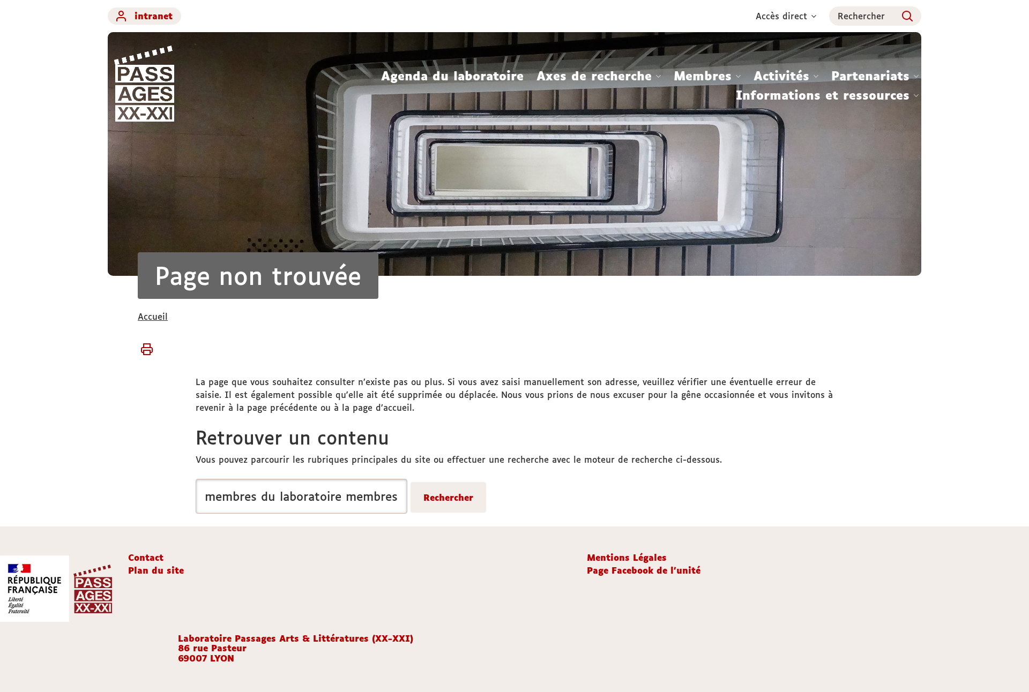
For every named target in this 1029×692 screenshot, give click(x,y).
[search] (301, 496)
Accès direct (781, 16)
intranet (154, 16)
